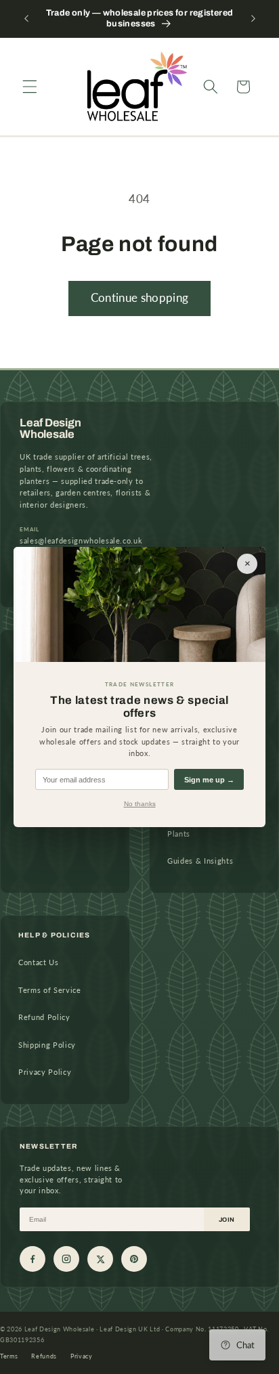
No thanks (140, 803)
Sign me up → (209, 780)
